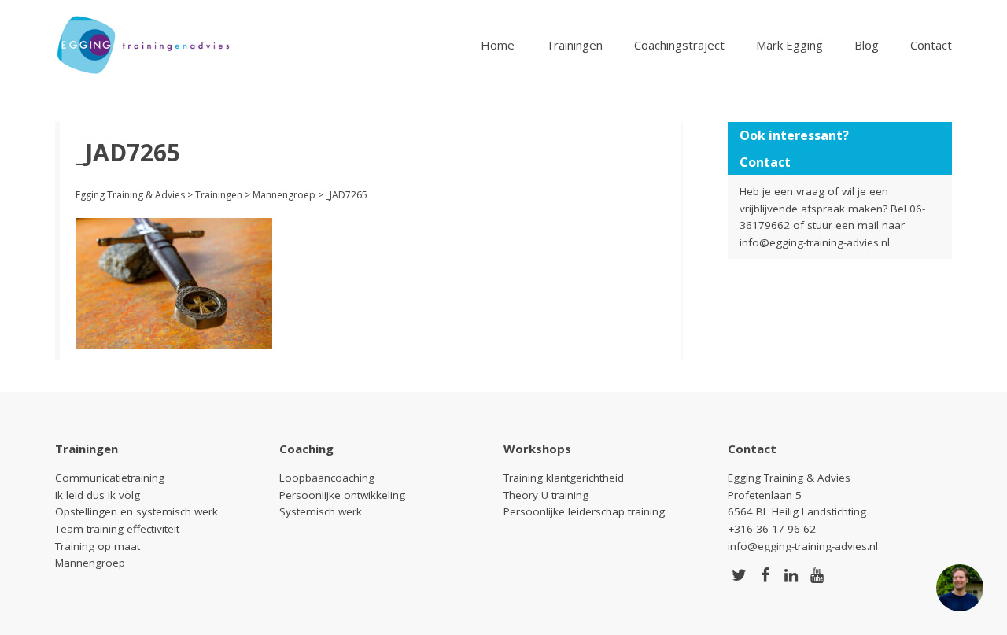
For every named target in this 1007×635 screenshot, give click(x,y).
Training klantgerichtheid (564, 478)
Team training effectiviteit (117, 529)
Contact (931, 45)
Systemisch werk (320, 511)
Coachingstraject (679, 45)
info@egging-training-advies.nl (815, 242)
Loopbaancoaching (326, 478)
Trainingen (574, 45)
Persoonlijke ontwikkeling (342, 495)
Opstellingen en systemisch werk (136, 511)
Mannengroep (90, 563)
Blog (866, 45)
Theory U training (546, 495)
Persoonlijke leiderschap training (584, 511)
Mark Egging (789, 45)
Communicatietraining (109, 478)
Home (498, 45)
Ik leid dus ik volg (97, 495)
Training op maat (97, 546)
